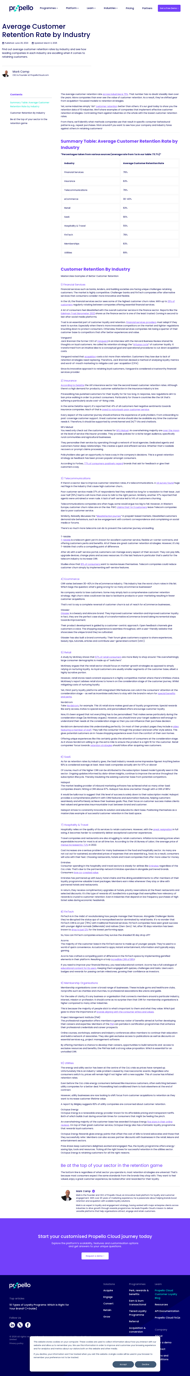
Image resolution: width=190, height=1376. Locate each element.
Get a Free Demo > (169, 8)
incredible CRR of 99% (122, 959)
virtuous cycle (140, 344)
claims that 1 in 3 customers (132, 507)
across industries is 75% (115, 94)
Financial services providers (141, 322)
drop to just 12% (79, 929)
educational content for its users (78, 968)
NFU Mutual (122, 430)
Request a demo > (95, 1256)
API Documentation (167, 1311)
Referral (134, 1321)
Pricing (130, 8)
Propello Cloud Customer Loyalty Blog (166, 1294)
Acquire (108, 1290)
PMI (112, 1024)
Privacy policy (16, 1343)
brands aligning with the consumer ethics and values (125, 1011)
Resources (161, 1304)
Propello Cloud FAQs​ (167, 1317)
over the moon (171, 430)
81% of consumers (91, 564)
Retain (107, 1310)
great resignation (162, 829)
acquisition (90, 356)
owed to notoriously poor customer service (125, 409)
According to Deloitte (72, 385)
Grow (106, 1316)
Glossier (65, 613)
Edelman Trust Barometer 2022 (78, 313)
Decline (145, 1364)
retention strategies (101, 745)
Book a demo (163, 1342)
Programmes (48, 8)
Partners (147, 8)
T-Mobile (66, 539)
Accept (123, 1364)
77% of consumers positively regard (103, 463)
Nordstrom (73, 705)
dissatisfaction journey (109, 516)
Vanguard (102, 341)
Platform (71, 8)
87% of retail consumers (108, 657)
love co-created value (86, 872)
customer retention (106, 106)
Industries (110, 8)
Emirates (154, 865)
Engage (108, 1297)
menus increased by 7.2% (74, 845)
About (159, 1336)
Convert (108, 1303)
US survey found (165, 483)
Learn (90, 8)
